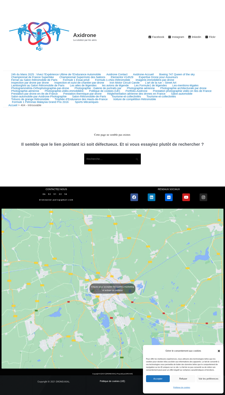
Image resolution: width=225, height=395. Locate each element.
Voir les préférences (208, 378)
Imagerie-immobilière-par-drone (155, 80)
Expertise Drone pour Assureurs (158, 77)
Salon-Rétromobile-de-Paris (89, 96)
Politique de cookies (181, 387)
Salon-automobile (181, 93)
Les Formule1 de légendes (150, 85)
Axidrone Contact (117, 74)
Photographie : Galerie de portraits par (98, 88)
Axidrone (84, 35)
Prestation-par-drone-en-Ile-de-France (34, 93)
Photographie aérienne (141, 88)
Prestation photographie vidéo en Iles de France (182, 91)
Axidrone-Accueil (143, 74)
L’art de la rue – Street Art (160, 82)
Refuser (183, 378)
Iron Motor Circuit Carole (125, 82)
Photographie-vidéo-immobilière (64, 91)
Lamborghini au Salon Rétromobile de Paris (37, 85)
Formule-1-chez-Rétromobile (112, 80)
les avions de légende (115, 85)
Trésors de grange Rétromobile (30, 99)
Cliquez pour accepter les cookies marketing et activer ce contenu (112, 288)
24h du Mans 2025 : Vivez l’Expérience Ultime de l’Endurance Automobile (56, 74)
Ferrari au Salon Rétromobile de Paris (34, 80)
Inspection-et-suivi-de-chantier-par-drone (79, 82)
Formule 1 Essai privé (76, 80)
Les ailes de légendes (83, 85)
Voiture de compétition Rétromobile (134, 99)
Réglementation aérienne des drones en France (136, 93)
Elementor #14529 (122, 77)
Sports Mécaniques (86, 102)
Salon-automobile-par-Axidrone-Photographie (39, 96)
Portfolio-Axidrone (136, 91)
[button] (218, 351)
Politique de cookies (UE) (104, 91)
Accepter (157, 378)
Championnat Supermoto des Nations (82, 77)
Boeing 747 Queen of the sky (177, 74)
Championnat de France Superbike (32, 77)
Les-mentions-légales (185, 85)
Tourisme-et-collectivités (126, 96)
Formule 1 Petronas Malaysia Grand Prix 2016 (40, 102)
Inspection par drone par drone (30, 82)
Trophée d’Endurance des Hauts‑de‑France (81, 99)
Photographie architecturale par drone (183, 88)
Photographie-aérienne (25, 91)
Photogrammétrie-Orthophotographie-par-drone (40, 88)
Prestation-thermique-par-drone (82, 93)
